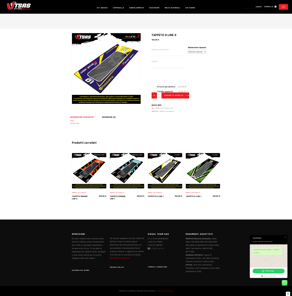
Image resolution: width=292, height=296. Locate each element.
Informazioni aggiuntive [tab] (82, 117)
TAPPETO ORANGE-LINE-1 (118, 197)
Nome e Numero (160, 49)
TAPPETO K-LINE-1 (193, 196)
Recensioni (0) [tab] (109, 117)
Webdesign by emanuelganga (165, 291)
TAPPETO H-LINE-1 (155, 196)
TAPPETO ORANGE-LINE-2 (80, 197)
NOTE (155, 61)
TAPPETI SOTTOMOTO (166, 111)
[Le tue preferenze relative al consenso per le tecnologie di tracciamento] (288, 294)
